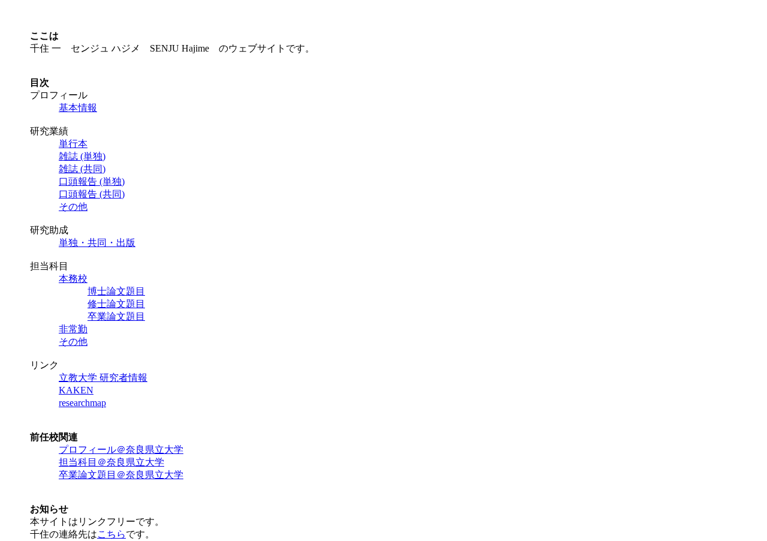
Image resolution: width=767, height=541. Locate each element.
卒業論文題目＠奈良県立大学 (121, 475)
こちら (111, 534)
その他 (73, 207)
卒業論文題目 (116, 316)
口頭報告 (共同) (92, 194)
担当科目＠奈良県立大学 (111, 462)
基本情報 (78, 108)
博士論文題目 (116, 291)
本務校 (73, 278)
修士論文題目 (116, 304)
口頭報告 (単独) (92, 181)
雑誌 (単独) (82, 156)
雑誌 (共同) (82, 169)
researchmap (82, 403)
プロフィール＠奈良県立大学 (121, 449)
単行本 (73, 144)
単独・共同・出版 (97, 243)
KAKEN (76, 390)
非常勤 (73, 329)
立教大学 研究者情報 (103, 377)
